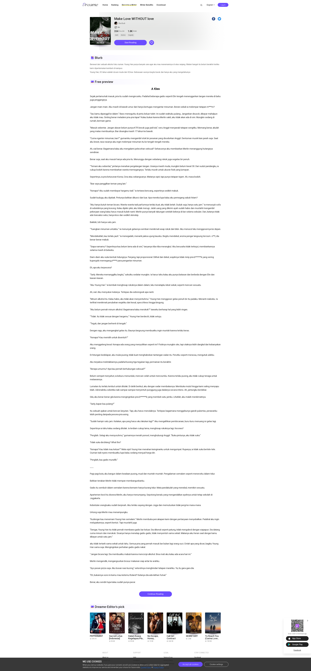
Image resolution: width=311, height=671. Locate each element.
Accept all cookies (191, 664)
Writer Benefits (146, 5)
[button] (130, 42)
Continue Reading (155, 594)
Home (105, 5)
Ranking (114, 5)
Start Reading (130, 43)
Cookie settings (216, 664)
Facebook (297, 650)
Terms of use (168, 657)
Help (134, 657)
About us (105, 657)
